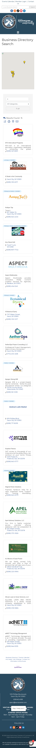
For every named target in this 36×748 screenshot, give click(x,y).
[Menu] (18, 32)
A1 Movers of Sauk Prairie (13, 558)
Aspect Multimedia (11, 275)
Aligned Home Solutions (13, 487)
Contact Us (25, 659)
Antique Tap (9, 207)
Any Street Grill (10, 242)
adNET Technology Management (16, 633)
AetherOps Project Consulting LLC (16, 344)
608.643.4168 (18, 699)
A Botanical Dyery (11, 311)
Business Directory (12, 657)
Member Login (20, 1)
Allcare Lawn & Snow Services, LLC (17, 597)
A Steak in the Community (13, 176)
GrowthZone (25, 737)
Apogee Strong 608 (11, 379)
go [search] (19, 108)
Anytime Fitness (10, 448)
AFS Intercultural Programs (14, 143)
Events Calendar (8, 1)
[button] (24, 62)
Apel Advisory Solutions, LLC (14, 520)
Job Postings (17, 659)
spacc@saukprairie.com (18, 702)
